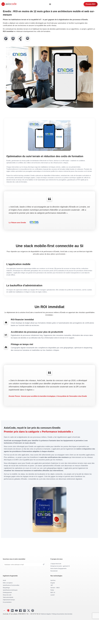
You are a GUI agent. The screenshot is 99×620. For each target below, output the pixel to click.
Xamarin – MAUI (55, 587)
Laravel (52, 595)
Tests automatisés (8, 597)
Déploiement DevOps (9, 599)
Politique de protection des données (62, 614)
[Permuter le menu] (50, 4)
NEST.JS (52, 592)
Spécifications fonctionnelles (11, 585)
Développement (7, 592)
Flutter (52, 590)
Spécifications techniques (10, 590)
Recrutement (54, 571)
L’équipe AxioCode (55, 563)
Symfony (52, 580)
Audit (4, 580)
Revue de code (7, 595)
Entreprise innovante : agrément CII (60, 566)
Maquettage (6, 587)
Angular (52, 583)
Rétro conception (8, 583)
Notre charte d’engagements (58, 568)
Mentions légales (46, 614)
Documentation (7, 602)
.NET (51, 585)
